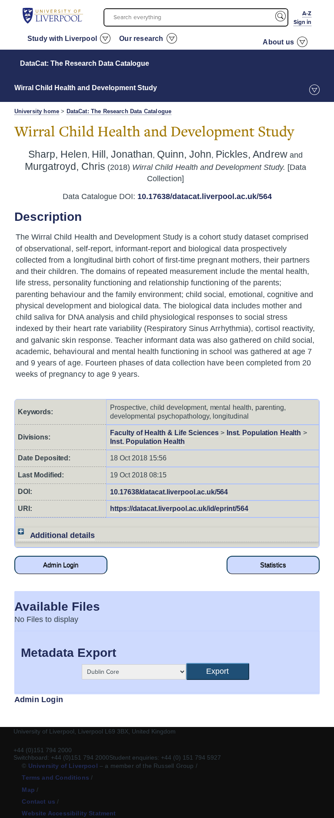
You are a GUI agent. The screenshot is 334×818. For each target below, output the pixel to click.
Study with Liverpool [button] (62, 38)
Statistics (273, 564)
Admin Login (60, 564)
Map (28, 789)
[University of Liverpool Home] (53, 15)
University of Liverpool (63, 765)
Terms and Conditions (55, 777)
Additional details (62, 535)
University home (36, 111)
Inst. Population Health (264, 432)
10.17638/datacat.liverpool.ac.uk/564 (204, 196)
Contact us (38, 801)
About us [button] (278, 42)
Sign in (302, 22)
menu (314, 90)
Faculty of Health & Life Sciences (164, 432)
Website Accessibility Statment (69, 813)
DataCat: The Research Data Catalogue (84, 63)
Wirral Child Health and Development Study (85, 87)
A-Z (306, 13)
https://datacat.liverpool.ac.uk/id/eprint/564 (179, 508)
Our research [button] (141, 38)
